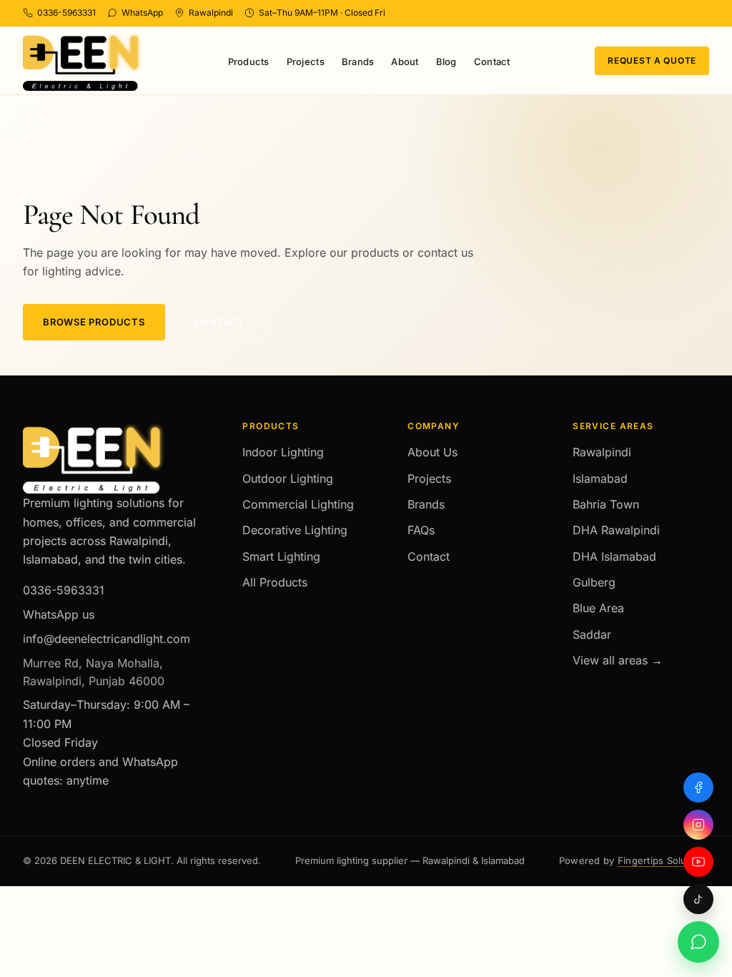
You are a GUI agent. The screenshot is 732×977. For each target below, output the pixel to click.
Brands (358, 61)
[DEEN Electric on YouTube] (698, 862)
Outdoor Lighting (287, 478)
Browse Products (94, 322)
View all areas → (618, 660)
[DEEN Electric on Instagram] (698, 825)
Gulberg (594, 582)
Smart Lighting (281, 556)
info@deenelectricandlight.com (106, 639)
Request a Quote (652, 60)
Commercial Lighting (298, 504)
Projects (306, 61)
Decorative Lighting (294, 530)
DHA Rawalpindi (616, 530)
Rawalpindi (602, 452)
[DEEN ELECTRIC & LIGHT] (83, 61)
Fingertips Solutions (663, 860)
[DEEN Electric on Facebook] (698, 787)
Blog (446, 61)
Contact (492, 61)
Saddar (592, 634)
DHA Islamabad (614, 556)
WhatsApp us (58, 614)
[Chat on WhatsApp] (698, 942)
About (404, 61)
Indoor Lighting (283, 452)
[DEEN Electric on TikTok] (698, 899)
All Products (274, 582)
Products (248, 61)
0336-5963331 (63, 590)
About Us (432, 452)
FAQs (421, 530)
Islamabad (600, 478)
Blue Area (598, 608)
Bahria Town (606, 504)
